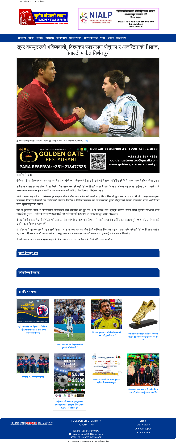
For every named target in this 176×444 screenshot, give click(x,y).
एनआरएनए (50, 38)
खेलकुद (111, 38)
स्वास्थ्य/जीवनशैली (91, 38)
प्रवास (102, 38)
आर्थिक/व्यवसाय (75, 38)
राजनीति (40, 38)
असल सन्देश (121, 38)
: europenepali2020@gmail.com (87, 434)
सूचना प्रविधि (61, 38)
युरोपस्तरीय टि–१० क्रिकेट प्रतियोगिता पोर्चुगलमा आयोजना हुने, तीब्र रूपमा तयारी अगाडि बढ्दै (33, 329)
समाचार (31, 38)
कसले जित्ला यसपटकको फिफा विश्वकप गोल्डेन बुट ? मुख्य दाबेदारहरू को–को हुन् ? (143, 336)
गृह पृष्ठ (23, 38)
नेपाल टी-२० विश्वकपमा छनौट (33, 377)
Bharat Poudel (143, 432)
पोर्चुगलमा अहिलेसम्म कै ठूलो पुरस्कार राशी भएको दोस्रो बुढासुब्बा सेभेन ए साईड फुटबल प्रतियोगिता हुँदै (70, 404)
